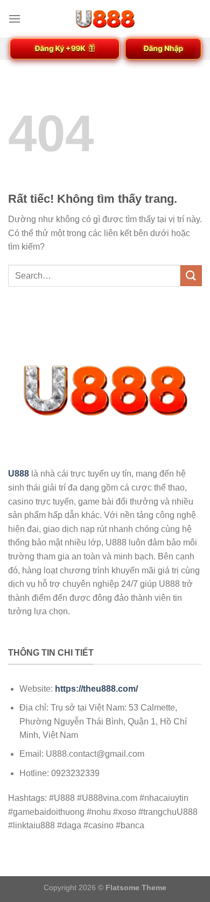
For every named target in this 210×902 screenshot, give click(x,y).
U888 (18, 473)
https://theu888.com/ (96, 688)
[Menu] (14, 18)
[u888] (105, 19)
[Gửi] (191, 275)
